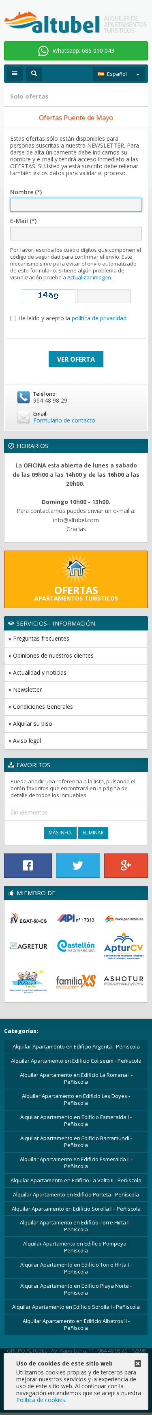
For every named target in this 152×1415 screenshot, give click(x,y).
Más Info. (60, 832)
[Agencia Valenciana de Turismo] (28, 918)
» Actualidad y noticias (37, 672)
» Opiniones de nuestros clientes (51, 655)
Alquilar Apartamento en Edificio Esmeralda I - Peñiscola (76, 1120)
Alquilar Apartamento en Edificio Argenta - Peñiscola (76, 1046)
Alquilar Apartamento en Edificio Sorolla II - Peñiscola (76, 1208)
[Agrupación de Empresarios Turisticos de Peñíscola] (28, 945)
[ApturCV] (124, 945)
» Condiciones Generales (41, 706)
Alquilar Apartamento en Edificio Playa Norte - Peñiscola (76, 1289)
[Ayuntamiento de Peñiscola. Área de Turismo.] (124, 918)
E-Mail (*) (23, 221)
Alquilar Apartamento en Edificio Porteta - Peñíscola (76, 1194)
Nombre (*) (26, 192)
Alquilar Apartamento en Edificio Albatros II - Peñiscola (76, 1324)
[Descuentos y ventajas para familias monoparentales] (76, 980)
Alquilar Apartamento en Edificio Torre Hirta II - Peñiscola (76, 1226)
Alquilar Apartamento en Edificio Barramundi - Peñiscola (76, 1141)
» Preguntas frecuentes (39, 638)
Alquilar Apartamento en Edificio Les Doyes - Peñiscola (76, 1099)
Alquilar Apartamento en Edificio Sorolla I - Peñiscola (76, 1306)
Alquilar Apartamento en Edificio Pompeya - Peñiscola (76, 1247)
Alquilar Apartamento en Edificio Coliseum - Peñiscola (76, 1060)
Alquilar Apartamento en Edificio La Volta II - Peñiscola (76, 1180)
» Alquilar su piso (30, 723)
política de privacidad (99, 318)
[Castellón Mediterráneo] (76, 945)
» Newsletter (25, 689)
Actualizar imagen (89, 277)
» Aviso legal (25, 740)
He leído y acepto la (72, 318)
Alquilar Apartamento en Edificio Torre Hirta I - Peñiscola (76, 1268)
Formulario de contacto (64, 420)
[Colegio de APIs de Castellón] (76, 918)
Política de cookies (40, 1400)
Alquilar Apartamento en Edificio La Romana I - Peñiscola (76, 1078)
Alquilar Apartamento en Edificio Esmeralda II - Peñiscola (76, 1163)
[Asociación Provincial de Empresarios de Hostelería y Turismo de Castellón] (124, 980)
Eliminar (93, 832)
